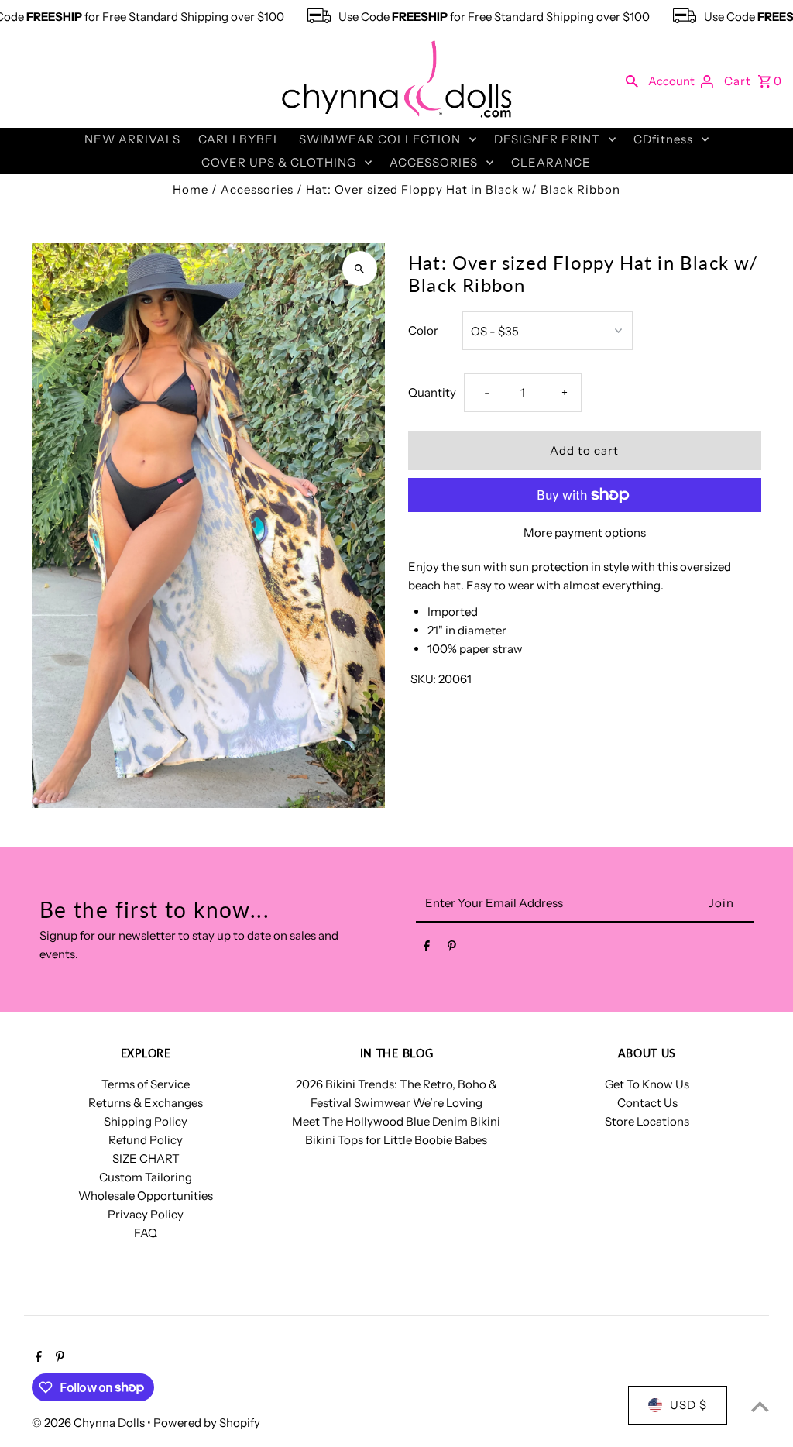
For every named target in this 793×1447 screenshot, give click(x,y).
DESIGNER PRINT (547, 139)
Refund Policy (145, 1140)
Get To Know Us (647, 1084)
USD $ (688, 1404)
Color (423, 330)
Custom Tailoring (145, 1177)
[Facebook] (427, 949)
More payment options (585, 532)
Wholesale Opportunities (145, 1195)
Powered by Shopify (206, 1422)
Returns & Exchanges (145, 1102)
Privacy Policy (146, 1214)
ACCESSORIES (434, 162)
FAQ (145, 1232)
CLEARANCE (551, 162)
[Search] (632, 80)
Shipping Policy (145, 1121)
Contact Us (647, 1102)
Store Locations (647, 1121)
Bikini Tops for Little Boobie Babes (396, 1140)
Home (190, 189)
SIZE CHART (146, 1158)
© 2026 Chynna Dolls (89, 1422)
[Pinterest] (452, 949)
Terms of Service (145, 1084)
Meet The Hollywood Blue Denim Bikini (396, 1121)
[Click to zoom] (359, 268)
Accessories (257, 189)
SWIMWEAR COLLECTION (380, 139)
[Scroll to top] (760, 1406)
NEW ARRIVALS (132, 139)
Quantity (432, 392)
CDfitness (663, 139)
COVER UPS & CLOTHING (278, 162)
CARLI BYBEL (239, 139)
